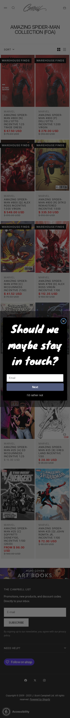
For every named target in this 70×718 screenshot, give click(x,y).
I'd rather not (35, 395)
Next (35, 387)
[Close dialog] (63, 321)
